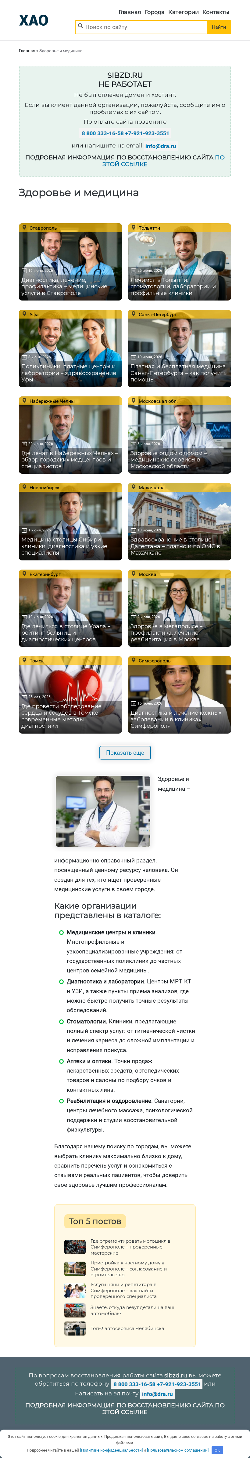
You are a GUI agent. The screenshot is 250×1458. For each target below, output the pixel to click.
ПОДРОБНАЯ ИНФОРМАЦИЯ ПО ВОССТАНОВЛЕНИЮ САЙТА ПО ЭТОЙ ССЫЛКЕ (125, 1409)
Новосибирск (44, 487)
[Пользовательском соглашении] (178, 1450)
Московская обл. (158, 401)
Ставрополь (42, 228)
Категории (183, 12)
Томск (36, 660)
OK (217, 1450)
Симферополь (154, 660)
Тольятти (149, 228)
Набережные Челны (51, 401)
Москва (147, 574)
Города (155, 12)
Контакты (215, 12)
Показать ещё (125, 752)
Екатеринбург (44, 574)
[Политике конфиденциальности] (111, 1450)
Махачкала (151, 487)
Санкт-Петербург (157, 314)
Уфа (33, 314)
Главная (130, 12)
